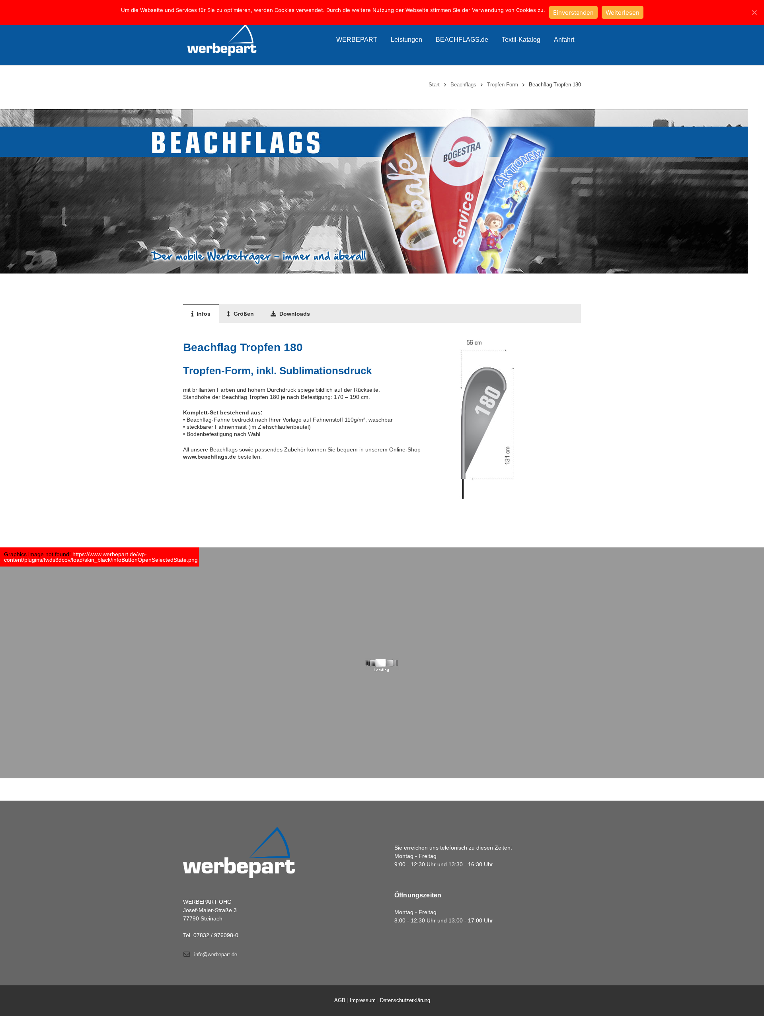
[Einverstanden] (754, 12)
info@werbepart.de (215, 954)
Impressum (363, 1000)
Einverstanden (573, 12)
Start (434, 85)
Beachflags (463, 85)
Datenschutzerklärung (405, 1000)
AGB (339, 1000)
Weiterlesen (622, 12)
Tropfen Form (502, 85)
